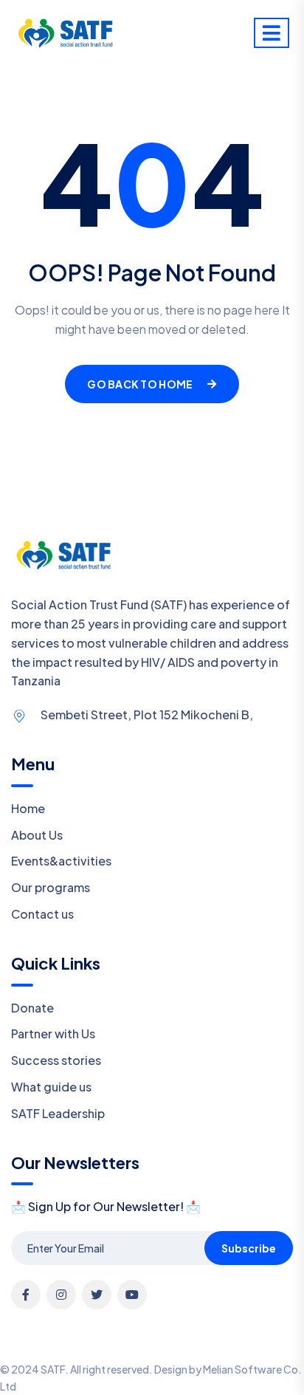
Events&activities (61, 860)
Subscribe (248, 1248)
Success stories (56, 1060)
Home (28, 808)
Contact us (42, 914)
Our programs (50, 887)
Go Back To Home (140, 384)
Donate (32, 1007)
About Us (37, 835)
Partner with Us (53, 1033)
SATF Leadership (58, 1113)
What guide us (51, 1086)
